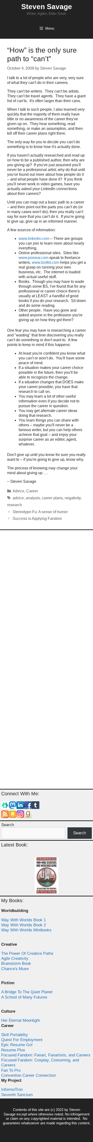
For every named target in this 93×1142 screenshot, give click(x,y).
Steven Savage (46, 7)
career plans (52, 498)
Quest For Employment (21, 1040)
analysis (33, 498)
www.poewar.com (33, 258)
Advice (18, 491)
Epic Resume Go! (17, 1045)
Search (7, 825)
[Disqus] (46, 597)
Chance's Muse (15, 968)
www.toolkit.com (45, 262)
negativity (73, 498)
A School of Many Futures (24, 997)
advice (18, 498)
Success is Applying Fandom (37, 518)
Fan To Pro (11, 1070)
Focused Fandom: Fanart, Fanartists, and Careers (45, 1055)
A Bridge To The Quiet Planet (26, 992)
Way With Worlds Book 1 (23, 920)
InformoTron (12, 1089)
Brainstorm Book (16, 963)
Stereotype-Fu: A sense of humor (40, 512)
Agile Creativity (14, 958)
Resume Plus (13, 1050)
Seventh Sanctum (17, 1095)
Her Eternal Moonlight (20, 1020)
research (14, 505)
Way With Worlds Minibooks (26, 930)
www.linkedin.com (34, 238)
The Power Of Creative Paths (27, 953)
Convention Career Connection (28, 1075)
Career (32, 491)
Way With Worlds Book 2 (23, 925)
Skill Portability (14, 1034)
